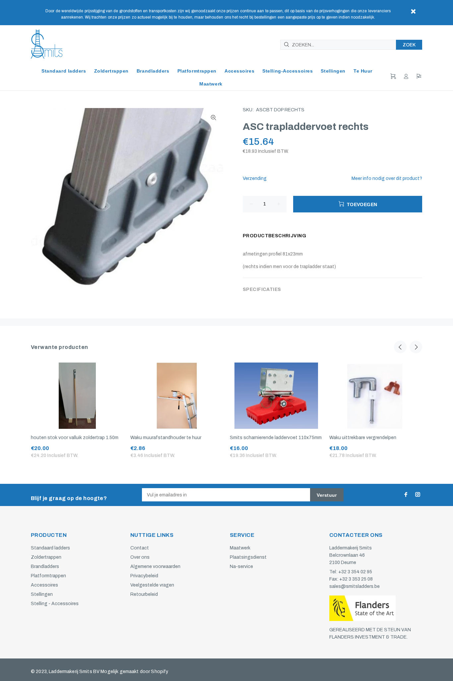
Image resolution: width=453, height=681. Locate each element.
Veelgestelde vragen (152, 585)
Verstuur (327, 495)
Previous (400, 347)
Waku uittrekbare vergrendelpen (362, 437)
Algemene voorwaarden (155, 566)
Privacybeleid (144, 575)
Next (416, 347)
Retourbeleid (144, 594)
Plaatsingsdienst (248, 557)
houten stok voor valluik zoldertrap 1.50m (74, 437)
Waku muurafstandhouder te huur (165, 437)
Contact (139, 547)
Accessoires (44, 585)
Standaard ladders (50, 547)
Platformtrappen (48, 575)
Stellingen (42, 594)
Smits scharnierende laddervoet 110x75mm (276, 437)
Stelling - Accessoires (55, 603)
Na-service (241, 566)
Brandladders (45, 566)
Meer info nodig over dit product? (387, 178)
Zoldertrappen (46, 557)
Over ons (140, 557)
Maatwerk (240, 547)
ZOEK (409, 44)
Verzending (255, 178)
